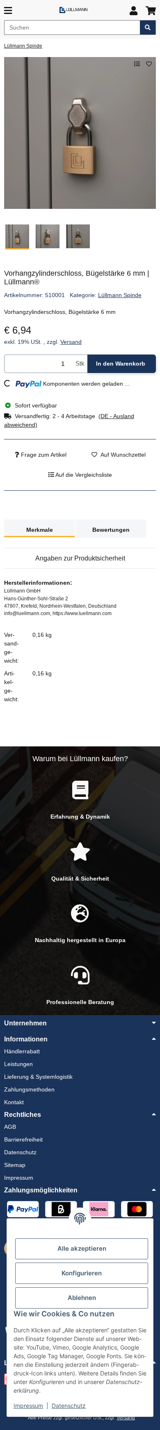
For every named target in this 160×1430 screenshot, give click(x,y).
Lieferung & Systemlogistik (38, 1076)
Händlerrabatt (22, 1051)
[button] (133, 11)
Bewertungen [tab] (111, 529)
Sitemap (14, 1165)
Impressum (28, 1405)
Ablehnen (82, 1298)
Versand (71, 342)
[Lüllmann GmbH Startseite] (73, 9)
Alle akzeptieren (81, 1248)
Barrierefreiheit (23, 1139)
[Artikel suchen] (148, 27)
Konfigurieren (82, 1273)
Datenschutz (69, 1405)
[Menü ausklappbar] (8, 11)
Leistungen (18, 1064)
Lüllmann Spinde (120, 295)
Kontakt (14, 1102)
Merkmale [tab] (39, 529)
